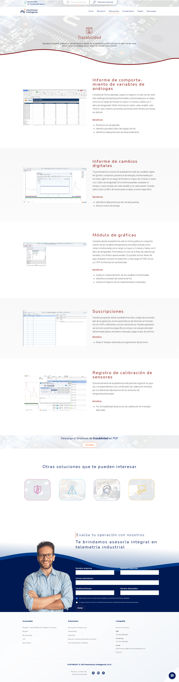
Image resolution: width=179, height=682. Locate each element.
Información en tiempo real (77, 628)
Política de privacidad (79, 674)
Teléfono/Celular (84, 588)
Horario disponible (129, 588)
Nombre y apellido (129, 568)
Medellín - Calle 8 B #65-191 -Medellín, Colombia (39, 628)
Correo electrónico (85, 578)
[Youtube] (98, 673)
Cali (24, 639)
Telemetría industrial (105, 2)
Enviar (80, 608)
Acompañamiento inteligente (78, 643)
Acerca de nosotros (122, 628)
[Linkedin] (103, 673)
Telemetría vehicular (78, 2)
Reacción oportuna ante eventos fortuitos (82, 639)
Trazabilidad (72, 631)
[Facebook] (93, 673)
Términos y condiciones (79, 672)
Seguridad (71, 635)
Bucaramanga (27, 635)
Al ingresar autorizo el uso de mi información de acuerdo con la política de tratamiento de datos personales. (108, 602)
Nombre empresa (84, 568)
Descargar (89, 445)
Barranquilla (27, 643)
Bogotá (25, 631)
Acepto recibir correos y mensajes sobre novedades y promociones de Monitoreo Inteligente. (104, 598)
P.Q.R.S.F (119, 652)
